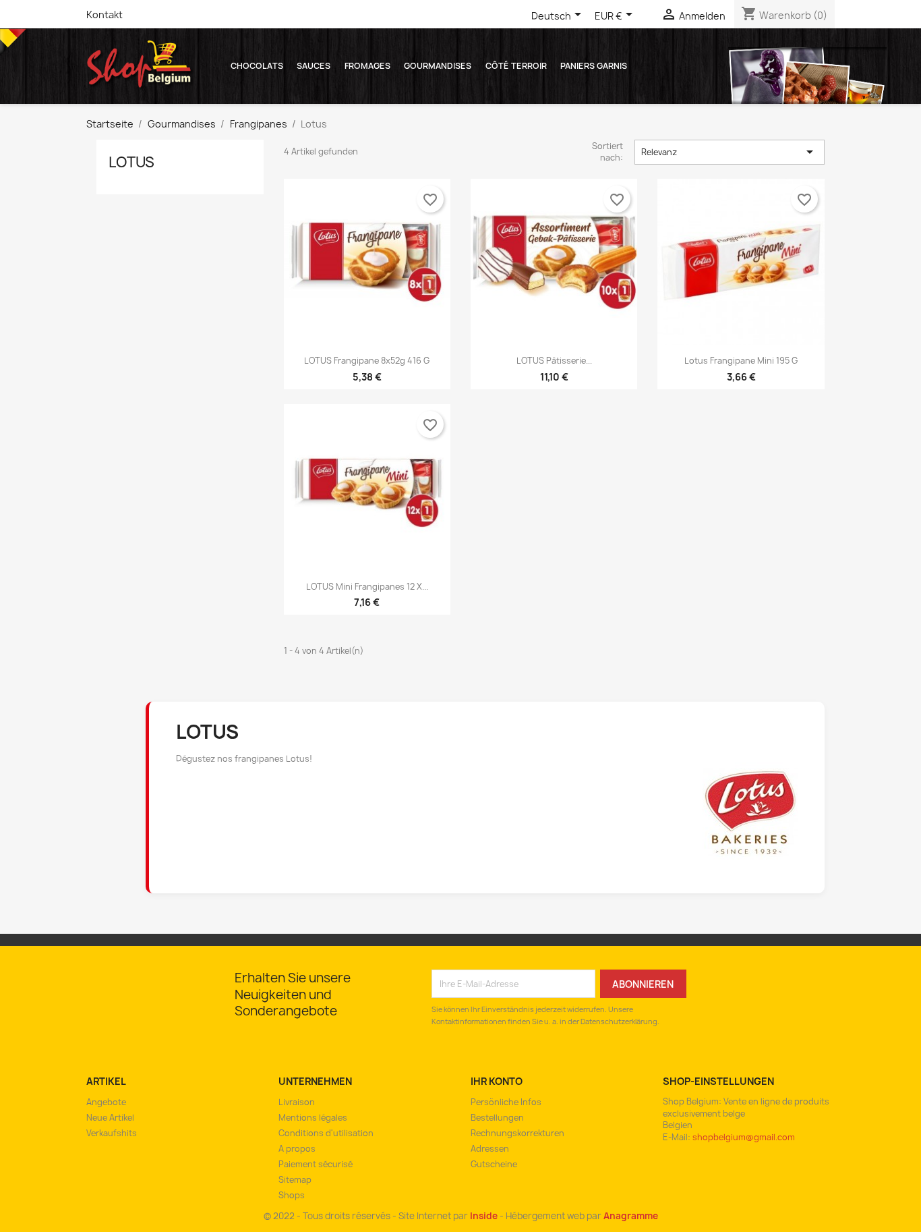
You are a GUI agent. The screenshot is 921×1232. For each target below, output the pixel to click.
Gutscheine (494, 1164)
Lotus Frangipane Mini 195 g (741, 360)
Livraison (296, 1102)
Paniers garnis (593, 66)
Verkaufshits (111, 1133)
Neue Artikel (110, 1117)
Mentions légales (312, 1117)
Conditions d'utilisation (326, 1133)
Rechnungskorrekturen (517, 1133)
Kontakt (104, 14)
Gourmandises (437, 66)
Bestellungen (497, 1117)
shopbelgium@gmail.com (743, 1137)
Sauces (313, 66)
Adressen (490, 1148)
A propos (297, 1148)
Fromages (367, 66)
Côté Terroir (516, 66)
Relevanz (730, 152)
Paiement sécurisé (315, 1164)
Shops (291, 1195)
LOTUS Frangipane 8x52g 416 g (366, 360)
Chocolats (257, 66)
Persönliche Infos (506, 1102)
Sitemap (294, 1179)
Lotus (131, 162)
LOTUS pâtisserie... (554, 360)
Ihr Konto (497, 1081)
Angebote (106, 1102)
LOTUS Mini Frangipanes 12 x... (367, 586)
